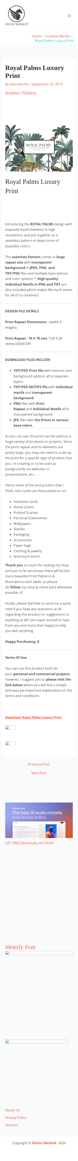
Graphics (12, 92)
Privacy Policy (15, 1117)
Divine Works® (44, 1143)
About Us (12, 1110)
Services (11, 1125)
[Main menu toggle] (69, 15)
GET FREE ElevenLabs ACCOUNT (29, 843)
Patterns (29, 92)
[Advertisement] (39, 899)
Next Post (39, 773)
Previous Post (39, 764)
